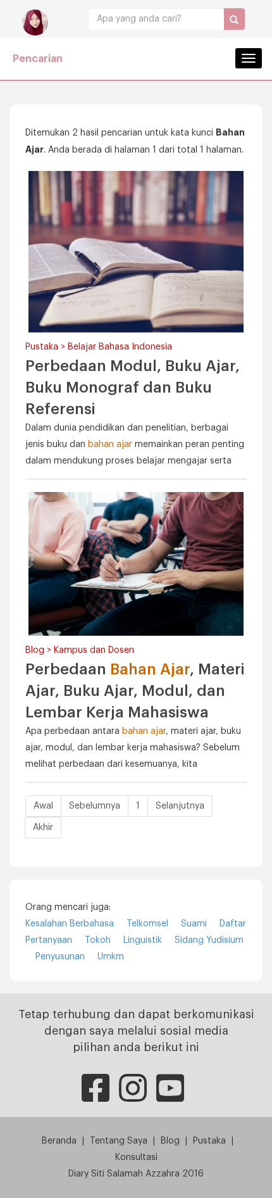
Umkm (110, 956)
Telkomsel (147, 923)
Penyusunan (60, 956)
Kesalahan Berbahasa (69, 923)
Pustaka (209, 1141)
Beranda (59, 1141)
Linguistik (142, 940)
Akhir (43, 827)
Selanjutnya (180, 806)
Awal (43, 806)
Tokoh (98, 940)
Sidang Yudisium (209, 940)
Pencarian (38, 59)
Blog (170, 1141)
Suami (194, 923)
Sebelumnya (94, 806)
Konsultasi (136, 1157)
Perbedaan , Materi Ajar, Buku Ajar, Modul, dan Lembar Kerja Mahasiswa (135, 691)
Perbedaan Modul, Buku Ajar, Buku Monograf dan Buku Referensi (132, 387)
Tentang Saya (118, 1141)
